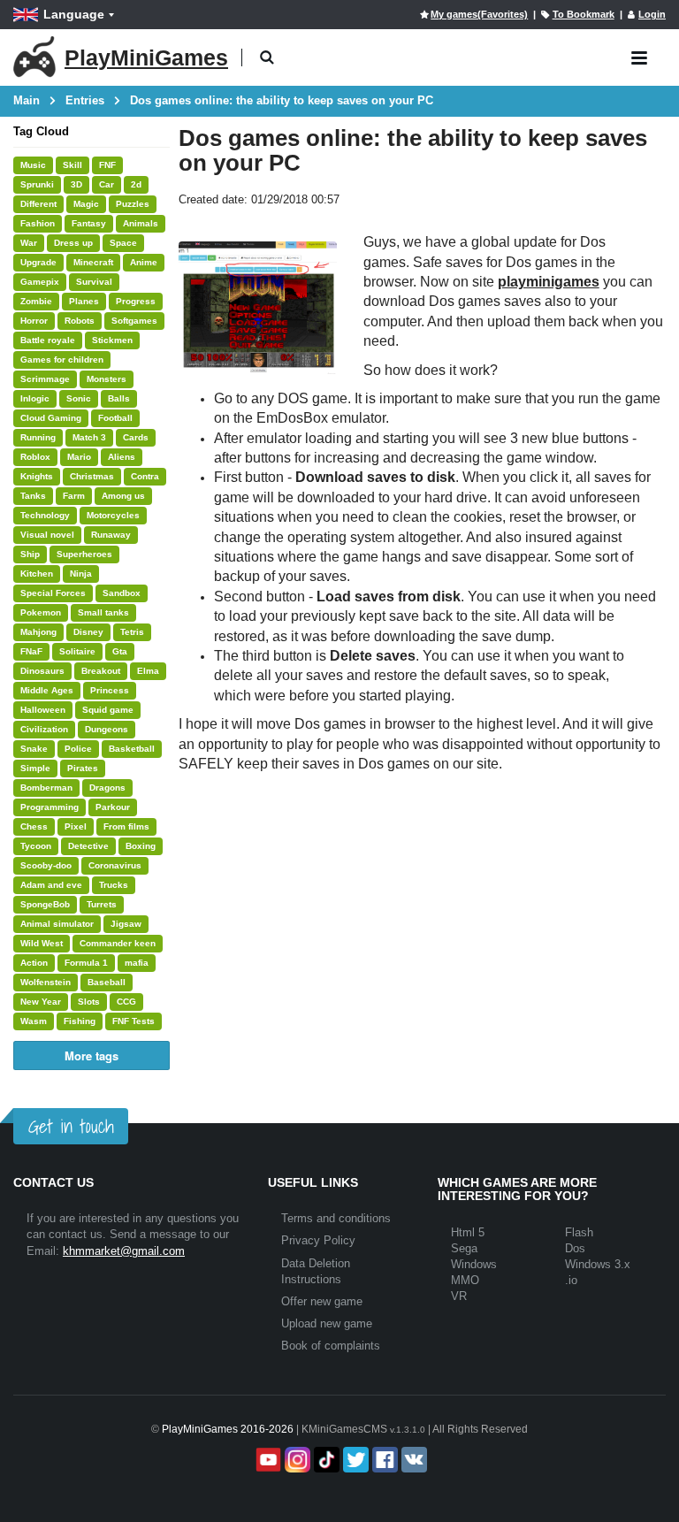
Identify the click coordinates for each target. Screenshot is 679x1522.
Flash (579, 1232)
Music (33, 165)
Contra (145, 476)
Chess (34, 826)
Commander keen (118, 943)
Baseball (107, 982)
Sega (464, 1248)
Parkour (112, 807)
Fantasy (89, 223)
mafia (137, 963)
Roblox (35, 457)
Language (73, 14)
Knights (36, 476)
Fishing (79, 1021)
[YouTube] (266, 1459)
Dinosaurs (42, 671)
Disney (88, 632)
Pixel (76, 826)
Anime (143, 262)
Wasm (33, 1021)
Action (34, 963)
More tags (91, 1055)
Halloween (42, 710)
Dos (575, 1248)
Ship (30, 554)
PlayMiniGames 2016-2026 (228, 1429)
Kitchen (36, 573)
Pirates (82, 768)
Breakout (100, 671)
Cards (136, 437)
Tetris (132, 632)
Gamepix (39, 282)
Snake (34, 748)
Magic (86, 204)
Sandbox (122, 593)
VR (459, 1296)
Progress (136, 301)
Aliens (121, 457)
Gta (119, 651)
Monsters (106, 379)
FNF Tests (133, 1021)
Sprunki (37, 184)
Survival (94, 282)
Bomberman (46, 787)
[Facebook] (383, 1459)
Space (123, 243)
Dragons (107, 787)
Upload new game (326, 1323)
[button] (267, 58)
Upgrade (38, 262)
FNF (107, 165)
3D (76, 184)
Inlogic (35, 398)
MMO (465, 1280)
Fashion (37, 223)
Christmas (92, 476)
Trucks (113, 885)
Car (106, 184)
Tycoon (35, 846)
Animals (140, 223)
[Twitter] (354, 1459)
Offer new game (321, 1301)
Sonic (78, 398)
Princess (109, 690)
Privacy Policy (318, 1240)
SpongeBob (45, 904)
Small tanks (103, 612)
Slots (89, 1001)
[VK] (412, 1459)
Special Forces (53, 593)
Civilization (44, 729)
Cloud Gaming (50, 418)
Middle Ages (46, 690)
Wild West (41, 943)
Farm (74, 496)
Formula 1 (86, 963)
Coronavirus (114, 865)
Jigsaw (126, 924)
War (28, 243)
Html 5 (467, 1232)
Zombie (36, 301)
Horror (34, 320)
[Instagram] (295, 1459)
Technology (45, 515)
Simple (35, 768)
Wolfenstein (45, 982)
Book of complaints (330, 1345)
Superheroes (84, 554)
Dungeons (106, 729)
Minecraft (93, 262)
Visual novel (47, 534)
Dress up (73, 243)
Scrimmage (45, 379)
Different (38, 204)
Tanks (33, 496)
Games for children (61, 359)
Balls (119, 398)
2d (136, 184)
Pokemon (40, 612)
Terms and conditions (336, 1218)
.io (571, 1280)
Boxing (141, 846)
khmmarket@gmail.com (124, 1251)
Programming (49, 807)
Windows (474, 1264)
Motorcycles (113, 515)
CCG (126, 1001)
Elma (148, 671)
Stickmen (112, 340)
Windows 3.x (597, 1264)
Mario (79, 457)
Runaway (111, 534)
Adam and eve (51, 885)
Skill (72, 165)
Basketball (132, 748)
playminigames (548, 281)
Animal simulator (57, 924)
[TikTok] (325, 1459)
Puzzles (132, 204)
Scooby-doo (46, 865)
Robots (80, 320)
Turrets (102, 904)
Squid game (108, 710)
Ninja (81, 573)
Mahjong (38, 632)
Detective (88, 846)
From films (126, 826)
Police (78, 748)
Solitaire (77, 651)
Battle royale (47, 340)
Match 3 (89, 437)
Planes (84, 301)
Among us (123, 496)
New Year (40, 1001)
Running (38, 437)
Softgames (134, 320)
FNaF (31, 651)
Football (115, 418)
